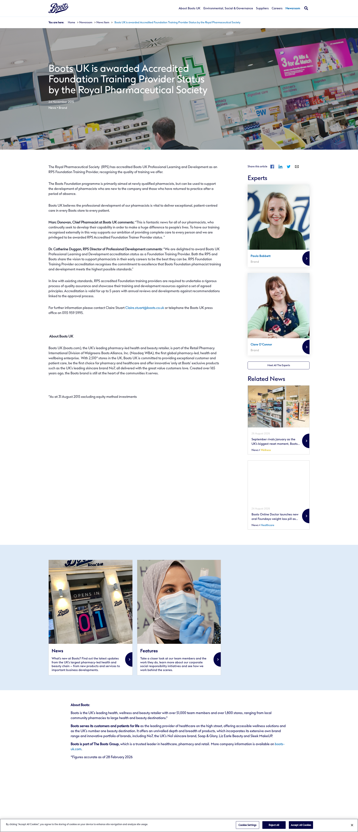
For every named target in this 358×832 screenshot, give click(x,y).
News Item (102, 22)
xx (90, 617)
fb (272, 166)
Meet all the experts (278, 365)
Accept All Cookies (301, 825)
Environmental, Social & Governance (228, 8)
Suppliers (262, 8)
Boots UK (58, 8)
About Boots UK (189, 8)
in (280, 166)
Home (71, 22)
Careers (277, 8)
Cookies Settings (247, 825)
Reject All (274, 825)
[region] (179, 825)
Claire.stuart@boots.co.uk (144, 308)
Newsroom (292, 8)
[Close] (352, 825)
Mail (297, 166)
